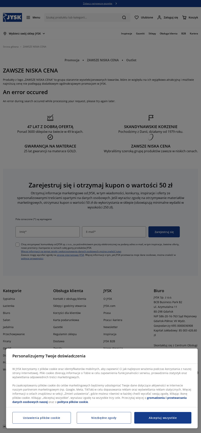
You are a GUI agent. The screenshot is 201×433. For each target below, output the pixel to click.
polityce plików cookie (72, 402)
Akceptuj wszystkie (163, 418)
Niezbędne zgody (104, 418)
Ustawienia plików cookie (41, 418)
